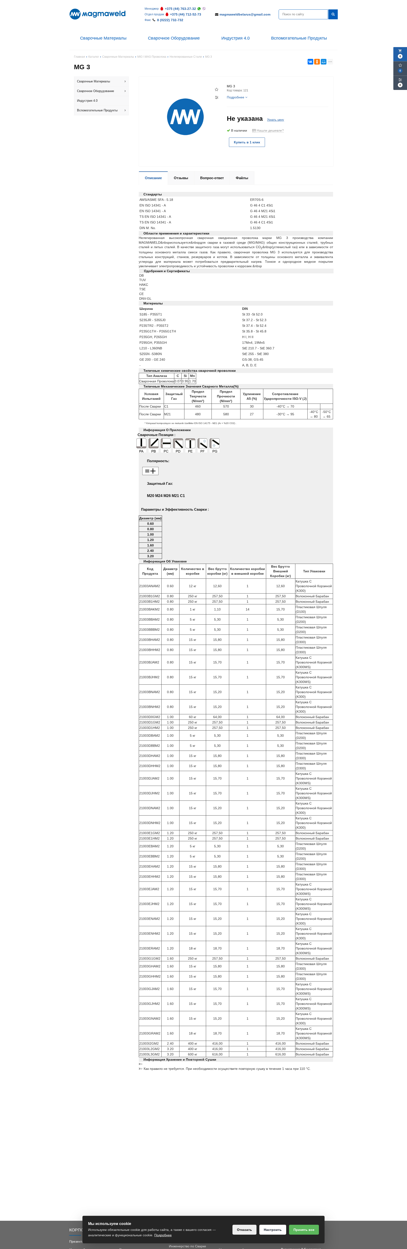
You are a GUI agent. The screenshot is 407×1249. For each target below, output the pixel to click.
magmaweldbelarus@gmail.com (245, 14)
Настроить (273, 1230)
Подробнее (163, 1235)
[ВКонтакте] (310, 62)
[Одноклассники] (317, 62)
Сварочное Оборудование (174, 38)
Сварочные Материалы (103, 38)
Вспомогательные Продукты (299, 38)
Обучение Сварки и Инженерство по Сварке (187, 1244)
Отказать (244, 1230)
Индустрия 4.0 (235, 38)
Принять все (303, 1230)
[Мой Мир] (323, 62)
